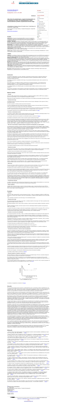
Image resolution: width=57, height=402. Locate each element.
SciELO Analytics (41, 18)
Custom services (41, 12)
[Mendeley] (38, 36)
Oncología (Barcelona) (12, 10)
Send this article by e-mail (43, 30)
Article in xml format (42, 23)
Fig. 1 (33, 261)
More (39, 36)
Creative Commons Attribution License (42, 397)
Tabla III (25, 251)
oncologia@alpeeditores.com (28, 401)
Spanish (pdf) (41, 21)
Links (25, 332)
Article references (41, 24)
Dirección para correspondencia (12, 31)
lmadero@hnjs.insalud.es (14, 391)
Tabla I (38, 110)
